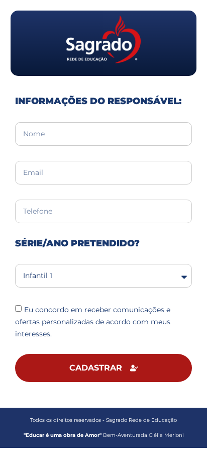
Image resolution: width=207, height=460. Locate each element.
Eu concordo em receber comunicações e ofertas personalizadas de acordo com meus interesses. (92, 321)
